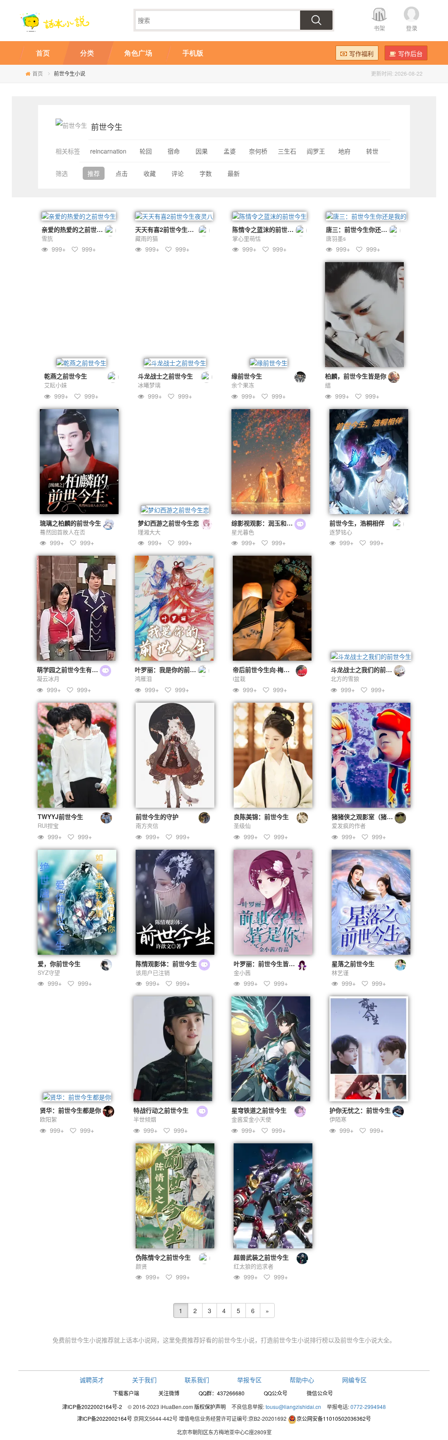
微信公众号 (320, 1393)
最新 (234, 173)
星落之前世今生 (353, 963)
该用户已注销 (153, 972)
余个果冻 (242, 385)
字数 (206, 173)
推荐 (94, 173)
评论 (178, 173)
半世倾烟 (144, 1119)
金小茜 (242, 972)
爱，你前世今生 (59, 963)
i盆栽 (239, 678)
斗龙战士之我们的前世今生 (367, 669)
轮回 (146, 151)
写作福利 (361, 53)
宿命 (174, 151)
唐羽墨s (336, 238)
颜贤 (141, 1266)
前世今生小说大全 (364, 1339)
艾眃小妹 (55, 385)
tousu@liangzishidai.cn (293, 1406)
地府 (344, 151)
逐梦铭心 (340, 532)
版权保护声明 (210, 1406)
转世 (372, 151)
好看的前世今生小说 (227, 1339)
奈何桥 (258, 151)
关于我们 (144, 1379)
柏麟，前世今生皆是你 (355, 375)
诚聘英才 (92, 1379)
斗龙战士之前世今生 (165, 375)
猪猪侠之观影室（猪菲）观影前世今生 (384, 816)
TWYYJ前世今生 (60, 816)
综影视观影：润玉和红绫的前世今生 (280, 523)
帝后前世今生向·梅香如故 (267, 669)
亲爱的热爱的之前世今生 (75, 229)
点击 (122, 173)
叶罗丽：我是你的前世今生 (171, 669)
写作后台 (410, 53)
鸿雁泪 (143, 678)
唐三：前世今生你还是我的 (362, 229)
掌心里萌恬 (246, 238)
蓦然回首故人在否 (62, 532)
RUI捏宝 (48, 825)
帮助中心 (302, 1379)
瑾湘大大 (149, 532)
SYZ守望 (49, 972)
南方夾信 (147, 825)
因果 (202, 151)
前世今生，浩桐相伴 (357, 523)
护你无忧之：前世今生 (360, 1110)
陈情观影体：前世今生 (166, 963)
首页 (37, 73)
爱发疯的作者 (349, 825)
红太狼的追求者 (253, 1266)
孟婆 (230, 151)
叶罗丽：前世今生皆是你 (267, 963)
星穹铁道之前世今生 (259, 1110)
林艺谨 (340, 972)
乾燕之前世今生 (65, 375)
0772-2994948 (368, 1406)
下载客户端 (126, 1393)
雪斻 (47, 238)
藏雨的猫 (146, 238)
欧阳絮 (48, 1119)
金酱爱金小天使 (251, 1119)
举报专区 (249, 1379)
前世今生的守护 (157, 816)
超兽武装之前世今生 (261, 1257)
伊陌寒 (337, 1119)
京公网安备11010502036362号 (334, 1418)
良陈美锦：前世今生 (261, 816)
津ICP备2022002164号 (104, 1418)
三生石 (287, 151)
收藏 (150, 173)
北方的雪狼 (345, 678)
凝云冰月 (48, 678)
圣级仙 (242, 825)
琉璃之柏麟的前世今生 (70, 523)
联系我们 (197, 1379)
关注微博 (168, 1393)
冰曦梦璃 (149, 385)
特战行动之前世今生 (161, 1110)
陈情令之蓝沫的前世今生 (266, 229)
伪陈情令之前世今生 (163, 1257)
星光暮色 (242, 532)
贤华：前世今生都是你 (70, 1110)
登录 (411, 28)
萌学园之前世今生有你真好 (73, 669)
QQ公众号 (275, 1393)
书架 (379, 28)
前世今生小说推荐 (89, 1339)
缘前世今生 (246, 375)
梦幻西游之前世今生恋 (168, 523)
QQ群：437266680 (222, 1393)
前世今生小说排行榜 (300, 1339)
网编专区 (354, 1379)
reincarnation (108, 151)
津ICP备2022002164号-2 (92, 1406)
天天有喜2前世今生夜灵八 (170, 229)
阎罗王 (316, 151)
